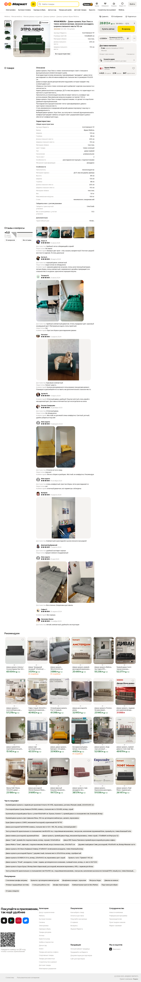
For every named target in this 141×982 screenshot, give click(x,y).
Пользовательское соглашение (28, 977)
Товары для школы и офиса (48, 952)
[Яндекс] (135, 979)
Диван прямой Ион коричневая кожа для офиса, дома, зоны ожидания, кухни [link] (14, 748)
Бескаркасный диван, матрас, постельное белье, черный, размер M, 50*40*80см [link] (80, 748)
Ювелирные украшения (47, 968)
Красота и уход (44, 939)
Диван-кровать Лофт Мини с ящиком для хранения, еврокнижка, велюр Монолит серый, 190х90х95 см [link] (125, 789)
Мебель (42, 916)
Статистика (10, 977)
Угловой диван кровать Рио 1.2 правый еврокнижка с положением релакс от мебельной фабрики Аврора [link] (58, 709)
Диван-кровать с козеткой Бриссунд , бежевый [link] (13, 709)
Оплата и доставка (77, 916)
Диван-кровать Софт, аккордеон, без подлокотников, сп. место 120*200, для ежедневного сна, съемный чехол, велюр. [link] (80, 789)
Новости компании (116, 912)
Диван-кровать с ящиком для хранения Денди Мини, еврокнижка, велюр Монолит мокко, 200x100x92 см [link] (126, 709)
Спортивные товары (46, 955)
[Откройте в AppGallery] (18, 923)
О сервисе (74, 922)
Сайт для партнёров (77, 959)
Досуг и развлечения (46, 912)
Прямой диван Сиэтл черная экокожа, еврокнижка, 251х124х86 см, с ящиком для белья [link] (125, 668)
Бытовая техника (45, 919)
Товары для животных (47, 959)
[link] (49, 805)
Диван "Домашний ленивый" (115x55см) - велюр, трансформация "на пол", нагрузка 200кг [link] (37, 668)
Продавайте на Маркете (79, 952)
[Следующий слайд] (47, 38)
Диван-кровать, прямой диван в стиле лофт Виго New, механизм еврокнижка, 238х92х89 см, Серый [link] (125, 748)
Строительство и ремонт (48, 962)
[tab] (10, 10)
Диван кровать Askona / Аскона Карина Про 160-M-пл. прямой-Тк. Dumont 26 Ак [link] (15, 668)
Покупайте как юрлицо (78, 919)
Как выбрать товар (77, 912)
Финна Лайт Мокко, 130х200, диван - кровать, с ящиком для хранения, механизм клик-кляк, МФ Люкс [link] (14, 789)
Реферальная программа (118, 916)
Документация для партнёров (81, 955)
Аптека (41, 935)
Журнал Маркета (76, 929)
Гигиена (42, 922)
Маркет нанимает (115, 926)
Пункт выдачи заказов (117, 922)
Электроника (43, 926)
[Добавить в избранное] (22, 639)
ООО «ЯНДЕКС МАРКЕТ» (129, 976)
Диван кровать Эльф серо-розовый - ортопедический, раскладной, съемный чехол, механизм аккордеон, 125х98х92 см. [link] (102, 748)
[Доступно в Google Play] (11, 923)
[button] (62, 54)
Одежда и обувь (45, 929)
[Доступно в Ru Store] (26, 923)
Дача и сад (43, 945)
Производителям (115, 919)
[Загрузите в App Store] (4, 923)
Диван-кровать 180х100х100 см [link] (56, 668)
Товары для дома (45, 932)
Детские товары (45, 965)
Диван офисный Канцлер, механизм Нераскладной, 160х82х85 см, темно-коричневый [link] (58, 789)
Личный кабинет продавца (80, 949)
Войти (132, 4)
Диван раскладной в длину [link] (79, 709)
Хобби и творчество (46, 942)
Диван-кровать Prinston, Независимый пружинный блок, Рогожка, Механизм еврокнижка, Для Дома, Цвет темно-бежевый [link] (103, 709)
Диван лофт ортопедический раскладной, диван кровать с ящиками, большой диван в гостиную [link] (35, 748)
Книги (41, 949)
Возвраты (74, 926)
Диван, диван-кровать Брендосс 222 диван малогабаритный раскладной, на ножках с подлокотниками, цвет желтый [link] (59, 748)
